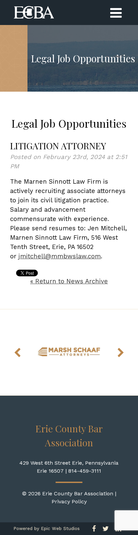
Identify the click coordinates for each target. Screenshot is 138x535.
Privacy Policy (69, 501)
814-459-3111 (84, 471)
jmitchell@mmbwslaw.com (59, 256)
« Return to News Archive (69, 281)
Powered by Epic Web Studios (46, 528)
